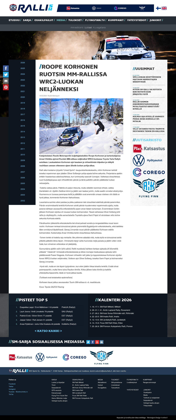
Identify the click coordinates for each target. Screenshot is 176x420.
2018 (23, 108)
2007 (23, 171)
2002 (23, 200)
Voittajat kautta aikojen (59, 401)
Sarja (27, 20)
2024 (23, 74)
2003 (23, 194)
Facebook (12, 384)
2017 (23, 114)
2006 (23, 177)
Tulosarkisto (115, 387)
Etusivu (14, 20)
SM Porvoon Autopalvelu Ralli (82, 398)
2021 (23, 91)
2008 (23, 166)
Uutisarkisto (148, 140)
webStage (142, 418)
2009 (23, 160)
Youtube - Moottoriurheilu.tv (18, 392)
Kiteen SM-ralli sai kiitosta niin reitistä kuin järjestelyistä (147, 92)
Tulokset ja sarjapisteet (151, 397)
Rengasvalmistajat (149, 382)
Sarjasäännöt (56, 387)
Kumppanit (116, 20)
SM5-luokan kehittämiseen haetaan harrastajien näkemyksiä (147, 79)
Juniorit (155, 20)
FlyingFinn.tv (95, 20)
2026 (23, 62)
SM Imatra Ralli (77, 390)
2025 (23, 68)
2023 (23, 79)
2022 (23, 85)
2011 (23, 148)
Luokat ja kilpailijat (58, 382)
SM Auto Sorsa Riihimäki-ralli (82, 387)
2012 (23, 143)
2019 (23, 102)
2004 (23, 189)
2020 (23, 97)
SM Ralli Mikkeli (78, 382)
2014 (23, 131)
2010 (23, 154)
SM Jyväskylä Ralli (79, 393)
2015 (23, 125)
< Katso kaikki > (48, 331)
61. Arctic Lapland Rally (80, 385)
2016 (23, 120)
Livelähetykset (132, 382)
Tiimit (53, 385)
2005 (23, 183)
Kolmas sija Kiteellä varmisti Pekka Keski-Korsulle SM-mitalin (148, 119)
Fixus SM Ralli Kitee (79, 395)
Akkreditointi (77, 27)
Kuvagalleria (99, 27)
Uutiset (88, 27)
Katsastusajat (56, 393)
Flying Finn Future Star (60, 395)
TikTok (11, 394)
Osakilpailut (43, 20)
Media (61, 20)
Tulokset (75, 20)
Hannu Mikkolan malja (59, 398)
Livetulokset (115, 385)
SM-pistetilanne (116, 382)
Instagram (12, 389)
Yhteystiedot (136, 20)
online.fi (164, 418)
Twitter (11, 386)
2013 (23, 137)
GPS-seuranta (56, 390)
